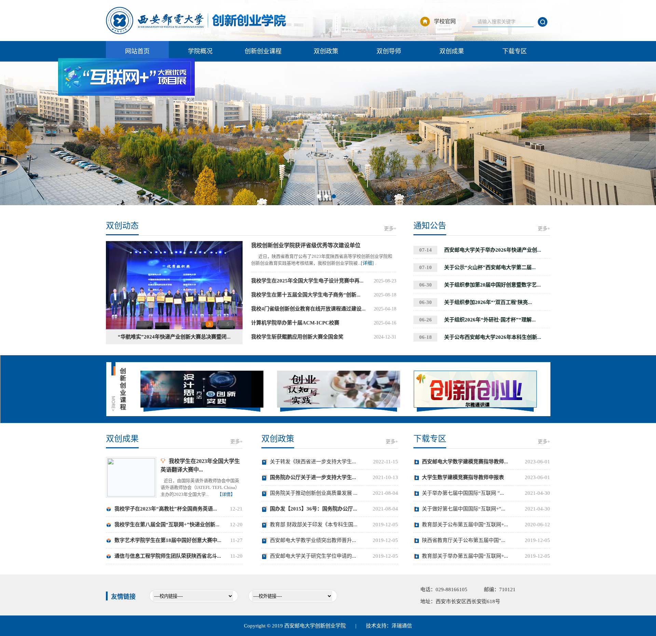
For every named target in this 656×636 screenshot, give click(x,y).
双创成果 (451, 51)
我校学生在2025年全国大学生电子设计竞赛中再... (307, 280)
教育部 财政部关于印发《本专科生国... (313, 524)
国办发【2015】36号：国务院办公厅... (313, 509)
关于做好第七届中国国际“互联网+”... (463, 509)
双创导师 (389, 51)
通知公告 (429, 225)
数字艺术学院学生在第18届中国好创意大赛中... (167, 540)
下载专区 (514, 51)
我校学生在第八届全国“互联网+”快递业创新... (166, 524)
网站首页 (137, 51)
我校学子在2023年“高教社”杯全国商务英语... (165, 509)
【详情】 (226, 494)
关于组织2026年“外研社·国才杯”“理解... (477, 319)
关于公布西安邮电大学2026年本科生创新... (480, 337)
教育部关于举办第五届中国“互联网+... (465, 556)
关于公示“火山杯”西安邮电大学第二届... (477, 267)
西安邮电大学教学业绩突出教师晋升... (313, 540)
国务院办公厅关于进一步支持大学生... (313, 477)
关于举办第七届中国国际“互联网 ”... (463, 493)
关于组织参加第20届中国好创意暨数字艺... (480, 285)
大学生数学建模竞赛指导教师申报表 (463, 477)
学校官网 (445, 21)
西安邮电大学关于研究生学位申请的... (313, 556)
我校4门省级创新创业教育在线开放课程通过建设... (308, 309)
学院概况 (200, 51)
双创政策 (326, 51)
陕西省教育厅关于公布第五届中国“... (463, 540)
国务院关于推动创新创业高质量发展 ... (313, 493)
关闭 (199, 108)
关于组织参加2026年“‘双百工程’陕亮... (475, 302)
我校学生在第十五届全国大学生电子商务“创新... (305, 294)
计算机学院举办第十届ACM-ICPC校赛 (295, 323)
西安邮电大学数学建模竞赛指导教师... (465, 461)
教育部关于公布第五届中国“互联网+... (465, 524)
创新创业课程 (263, 51)
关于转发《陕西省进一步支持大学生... (313, 461)
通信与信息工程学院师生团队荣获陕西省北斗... (167, 556)
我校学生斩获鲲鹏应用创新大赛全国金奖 (297, 337)
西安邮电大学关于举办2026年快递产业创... (480, 250)
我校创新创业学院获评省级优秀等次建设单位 (305, 245)
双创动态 (122, 225)
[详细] (368, 263)
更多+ (390, 228)
